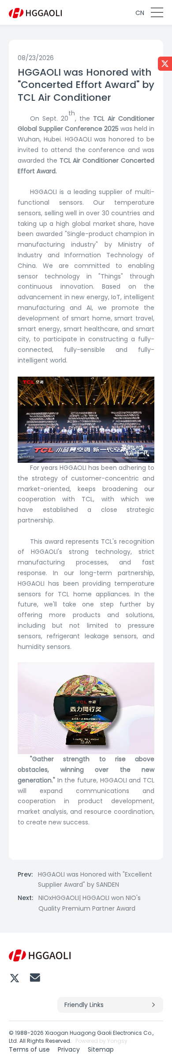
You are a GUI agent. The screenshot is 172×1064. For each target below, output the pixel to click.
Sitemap (101, 1049)
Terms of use (29, 1049)
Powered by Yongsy (101, 1041)
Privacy (69, 1049)
